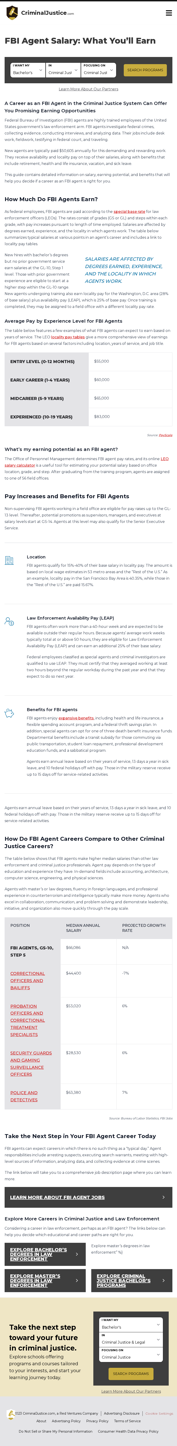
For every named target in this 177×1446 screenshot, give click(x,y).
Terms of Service (127, 1421)
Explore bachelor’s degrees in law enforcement (38, 1254)
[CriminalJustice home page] (12, 12)
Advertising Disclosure (122, 1413)
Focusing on (94, 65)
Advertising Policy (66, 1421)
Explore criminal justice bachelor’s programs (123, 1280)
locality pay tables (68, 337)
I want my (21, 65)
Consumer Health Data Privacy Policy (128, 1431)
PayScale (165, 435)
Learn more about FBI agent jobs (57, 1197)
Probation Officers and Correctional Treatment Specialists (27, 1020)
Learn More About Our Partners (88, 89)
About (41, 1421)
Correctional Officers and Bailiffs (27, 980)
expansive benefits (76, 718)
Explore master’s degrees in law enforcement (35, 1280)
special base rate (129, 211)
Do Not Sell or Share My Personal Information (55, 1431)
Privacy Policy (97, 1421)
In (50, 65)
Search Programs (145, 70)
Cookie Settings (159, 1413)
